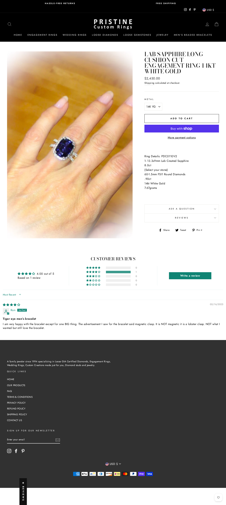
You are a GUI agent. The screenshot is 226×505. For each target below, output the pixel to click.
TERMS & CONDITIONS (19, 397)
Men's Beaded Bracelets (193, 35)
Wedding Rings (75, 35)
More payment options (182, 137)
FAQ (9, 391)
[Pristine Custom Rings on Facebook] (16, 451)
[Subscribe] (57, 439)
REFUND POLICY (16, 408)
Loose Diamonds (105, 35)
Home (18, 35)
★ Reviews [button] (23, 491)
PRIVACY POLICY (16, 402)
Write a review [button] (190, 276)
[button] (93, 272)
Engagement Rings (43, 35)
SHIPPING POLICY (17, 414)
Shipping (149, 83)
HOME (10, 379)
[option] (60, 3)
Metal (149, 99)
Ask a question (182, 208)
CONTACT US (14, 420)
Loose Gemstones (137, 35)
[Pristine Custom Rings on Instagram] (9, 451)
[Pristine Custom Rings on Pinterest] (23, 451)
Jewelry (162, 35)
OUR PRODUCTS (16, 385)
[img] (11, 305)
